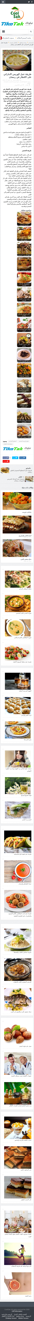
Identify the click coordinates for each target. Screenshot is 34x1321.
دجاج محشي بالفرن (26, 559)
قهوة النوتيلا (20, 38)
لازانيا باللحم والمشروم (25, 535)
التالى (20, 477)
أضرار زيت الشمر (26, 819)
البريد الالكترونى (18, 85)
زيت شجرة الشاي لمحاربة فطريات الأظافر (20, 1105)
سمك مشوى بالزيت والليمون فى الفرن (21, 1012)
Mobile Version (23, 1318)
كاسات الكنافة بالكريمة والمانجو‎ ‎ (22, 1140)
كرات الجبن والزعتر (26, 715)
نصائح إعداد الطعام (8, 444)
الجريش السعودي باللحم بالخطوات (22, 982)
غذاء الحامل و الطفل (8, 1316)
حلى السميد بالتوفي (26, 1199)
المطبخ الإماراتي (23, 81)
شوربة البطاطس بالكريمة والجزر (22, 637)
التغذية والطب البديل (20, 1314)
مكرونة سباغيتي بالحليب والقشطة (22, 952)
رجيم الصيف (28, 1296)
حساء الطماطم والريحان (25, 884)
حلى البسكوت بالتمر (26, 1170)
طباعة (26, 85)
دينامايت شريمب (26, 512)
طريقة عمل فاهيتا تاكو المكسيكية (22, 854)
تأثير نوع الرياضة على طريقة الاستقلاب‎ (21, 1266)
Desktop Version (11, 1318)
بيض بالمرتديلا (27, 739)
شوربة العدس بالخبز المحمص (23, 613)
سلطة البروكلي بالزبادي (25, 589)
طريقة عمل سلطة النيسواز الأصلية (22, 662)
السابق (28, 468)
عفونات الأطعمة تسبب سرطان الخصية (21, 1076)
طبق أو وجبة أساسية (14, 81)
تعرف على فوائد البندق (25, 1046)
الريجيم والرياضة (7, 1314)
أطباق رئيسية (16, 80)
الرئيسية (28, 1316)
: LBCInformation (19, 1310)
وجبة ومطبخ (20, 1316)
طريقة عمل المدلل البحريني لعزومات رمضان (15, 479)
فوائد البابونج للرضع (26, 795)
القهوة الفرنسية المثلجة (25, 691)
